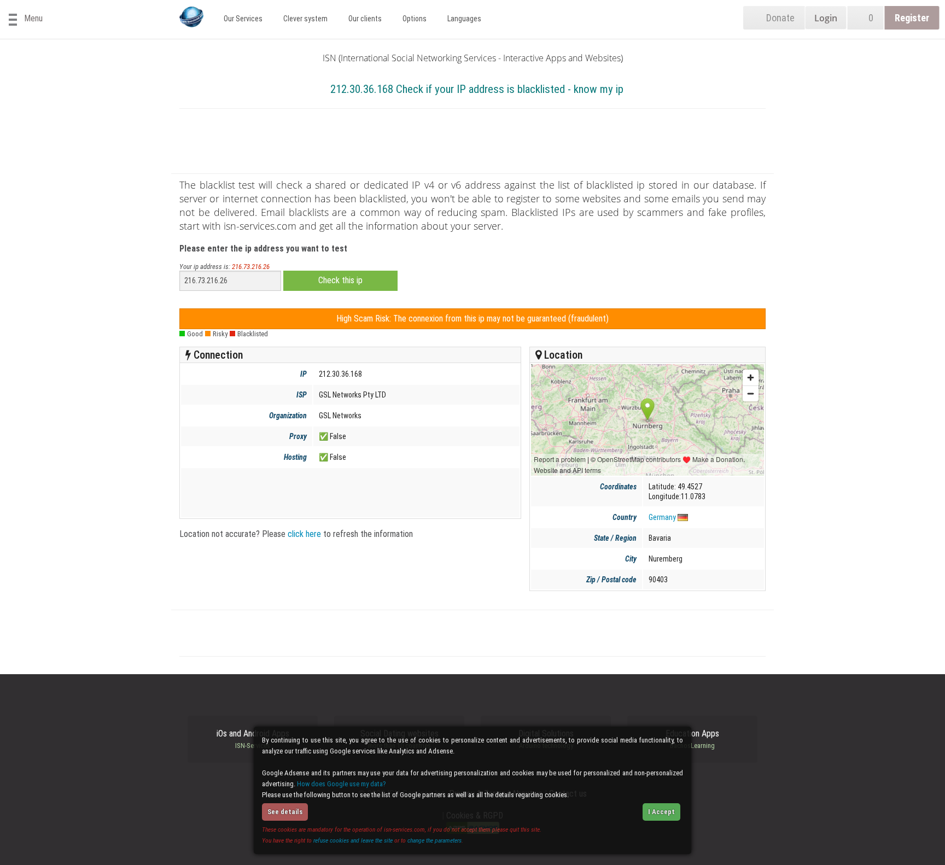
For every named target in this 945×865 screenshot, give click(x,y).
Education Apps (692, 739)
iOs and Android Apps (253, 739)
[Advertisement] (472, 143)
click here (304, 534)
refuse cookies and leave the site (353, 840)
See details (284, 812)
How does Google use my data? (341, 784)
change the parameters (434, 840)
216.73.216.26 (251, 266)
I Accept (661, 812)
